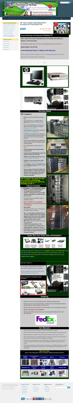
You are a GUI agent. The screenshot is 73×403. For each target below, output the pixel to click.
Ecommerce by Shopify (10, 388)
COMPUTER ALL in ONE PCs (9, 27)
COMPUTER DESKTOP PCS (9, 29)
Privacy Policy (35, 387)
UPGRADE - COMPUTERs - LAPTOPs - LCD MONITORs (8, 36)
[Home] (30, 15)
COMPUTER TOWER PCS (8, 31)
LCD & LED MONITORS (8, 33)
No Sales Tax (47, 391)
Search (34, 386)
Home (4, 18)
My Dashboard (6, 45)
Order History (6, 47)
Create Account (6, 43)
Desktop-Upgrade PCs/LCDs (31, 158)
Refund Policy (47, 387)
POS (3, 388)
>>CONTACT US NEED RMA (32, 18)
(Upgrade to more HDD (30, 128)
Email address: (58, 385)
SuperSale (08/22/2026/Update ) (9, 23)
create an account (56, 18)
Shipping (46, 386)
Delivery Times (47, 389)
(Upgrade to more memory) (36, 122)
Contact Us (35, 391)
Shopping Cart (6, 49)
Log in (50, 18)
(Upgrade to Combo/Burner (31, 131)
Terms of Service (36, 389)
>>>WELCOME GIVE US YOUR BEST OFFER (16, 18)
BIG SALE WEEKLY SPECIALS (9, 24)
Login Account (6, 41)
